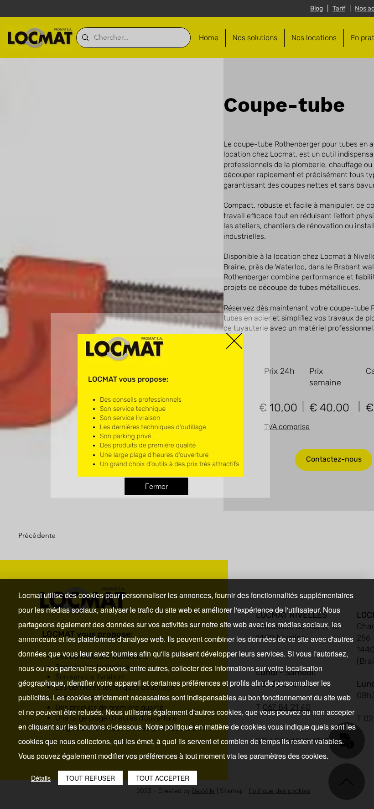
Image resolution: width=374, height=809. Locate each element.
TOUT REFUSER (90, 778)
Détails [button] (41, 778)
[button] (234, 341)
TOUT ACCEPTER (162, 778)
